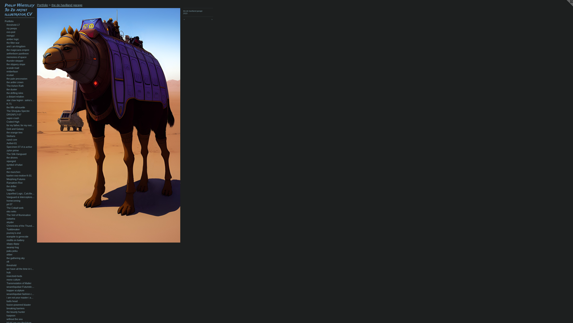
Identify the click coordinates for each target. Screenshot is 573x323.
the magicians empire (18, 50)
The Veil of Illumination (19, 215)
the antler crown (15, 82)
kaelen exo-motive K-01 (19, 175)
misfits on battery (15, 240)
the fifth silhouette (16, 107)
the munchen (13, 172)
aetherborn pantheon (18, 53)
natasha (11, 218)
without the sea (15, 319)
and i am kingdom (16, 46)
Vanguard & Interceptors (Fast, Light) (21, 197)
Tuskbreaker (13, 229)
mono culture (13, 279)
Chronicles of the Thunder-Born (21, 226)
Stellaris (11, 136)
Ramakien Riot (14, 183)
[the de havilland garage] (108, 125)
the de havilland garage (66, 5)
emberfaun (12, 71)
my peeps (12, 28)
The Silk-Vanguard (16, 154)
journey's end (14, 233)
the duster (12, 89)
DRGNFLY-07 (14, 114)
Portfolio (9, 21)
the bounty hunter (16, 312)
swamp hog (13, 247)
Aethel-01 (12, 143)
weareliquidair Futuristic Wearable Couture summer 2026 (21, 287)
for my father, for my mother (21, 125)
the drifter (11, 186)
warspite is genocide (17, 236)
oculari (10, 75)
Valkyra (10, 190)
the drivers (12, 157)
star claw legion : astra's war (21, 100)
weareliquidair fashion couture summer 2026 (21, 294)
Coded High (13, 122)
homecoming (13, 200)
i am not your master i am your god (21, 297)
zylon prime (13, 150)
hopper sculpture (15, 290)
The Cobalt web (15, 208)
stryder (10, 222)
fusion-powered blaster (19, 305)
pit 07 (9, 204)
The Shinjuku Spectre (18, 111)
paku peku (12, 251)
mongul (10, 35)
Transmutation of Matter (19, 283)
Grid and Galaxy (15, 129)
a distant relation (15, 96)
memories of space (17, 57)
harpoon (11, 315)
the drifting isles (15, 93)
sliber (9, 254)
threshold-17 (13, 25)
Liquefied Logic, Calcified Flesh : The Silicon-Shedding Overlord (21, 193)
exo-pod (11, 32)
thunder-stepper (15, 61)
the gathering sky (16, 258)
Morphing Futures (16, 179)
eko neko (11, 211)
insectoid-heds (14, 276)
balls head (12, 301)
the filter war (13, 43)
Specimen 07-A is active (19, 147)
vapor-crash (13, 118)
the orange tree (15, 132)
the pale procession (17, 78)
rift (8, 261)
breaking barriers (15, 308)
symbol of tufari (15, 165)
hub (9, 272)
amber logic (13, 39)
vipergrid (11, 161)
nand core (12, 139)
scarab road (13, 68)
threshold (11, 265)
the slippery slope (16, 64)
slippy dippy (13, 244)
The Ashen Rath (15, 86)
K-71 (9, 104)
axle (9, 168)
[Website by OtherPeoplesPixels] (567, 6)
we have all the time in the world (21, 269)
